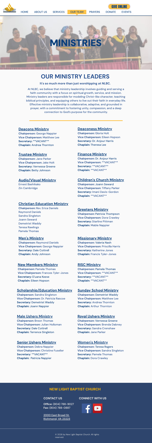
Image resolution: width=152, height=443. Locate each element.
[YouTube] (97, 408)
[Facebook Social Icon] (86, 408)
